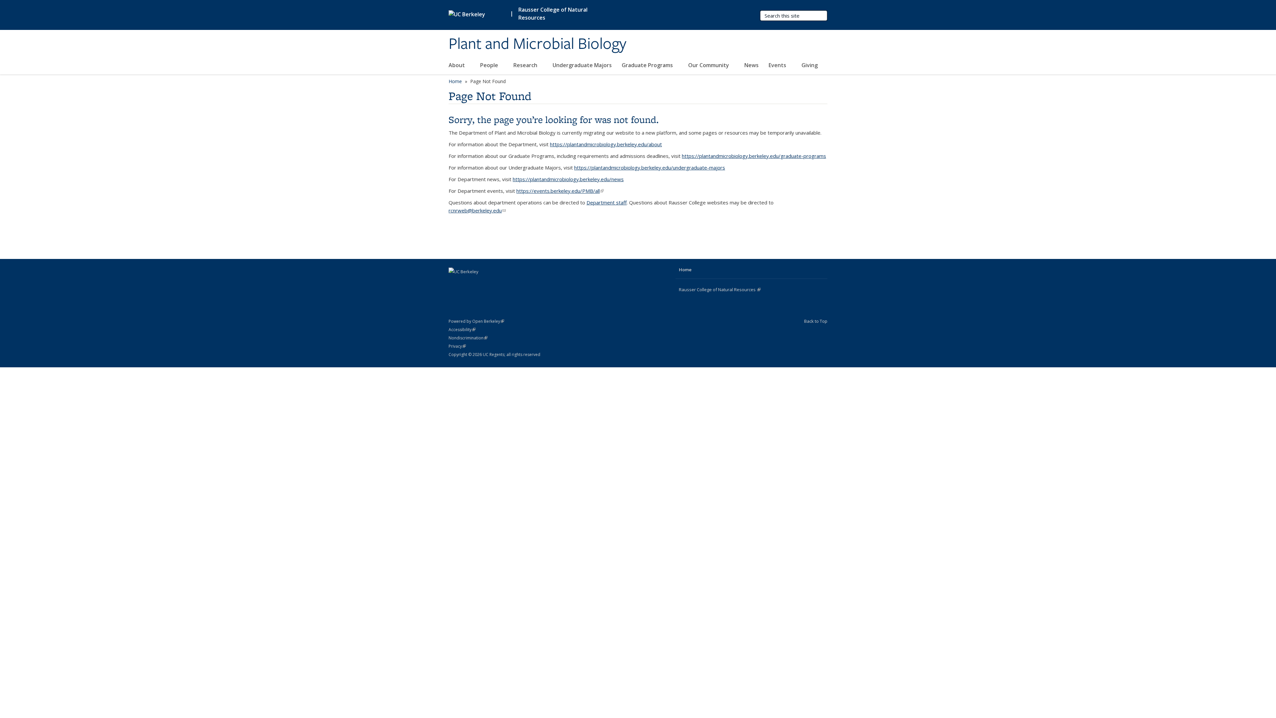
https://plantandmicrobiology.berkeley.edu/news (568, 179)
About (457, 65)
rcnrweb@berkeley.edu (477, 210)
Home (455, 81)
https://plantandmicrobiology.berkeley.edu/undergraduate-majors (649, 167)
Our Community (709, 65)
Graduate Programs (648, 65)
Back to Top (815, 321)
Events (778, 65)
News (751, 65)
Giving (809, 65)
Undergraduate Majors (582, 65)
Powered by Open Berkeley (476, 321)
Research (526, 65)
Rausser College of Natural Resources (552, 13)
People (489, 65)
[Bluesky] (493, 283)
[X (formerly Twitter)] (467, 283)
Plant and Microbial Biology (537, 44)
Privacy (457, 346)
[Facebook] (454, 283)
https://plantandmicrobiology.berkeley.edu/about (606, 144)
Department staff (606, 202)
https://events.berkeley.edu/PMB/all (560, 190)
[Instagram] (480, 283)
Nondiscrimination (468, 338)
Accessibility (462, 329)
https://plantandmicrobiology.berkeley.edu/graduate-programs (754, 156)
